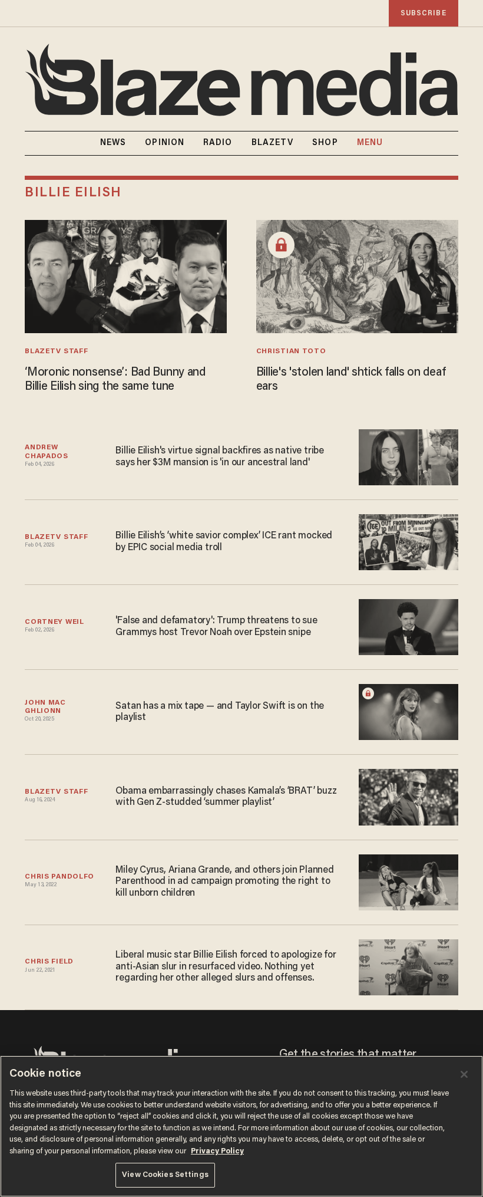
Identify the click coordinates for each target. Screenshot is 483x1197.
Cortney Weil (54, 622)
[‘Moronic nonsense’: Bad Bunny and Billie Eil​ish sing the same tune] (126, 275)
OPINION (164, 143)
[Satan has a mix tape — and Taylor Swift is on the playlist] (408, 710)
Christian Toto (291, 351)
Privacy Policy (217, 1151)
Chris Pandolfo (59, 876)
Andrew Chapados (46, 451)
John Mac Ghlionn (46, 707)
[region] (241, 1126)
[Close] (464, 1074)
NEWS (113, 143)
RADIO (218, 143)
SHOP (325, 143)
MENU (370, 143)
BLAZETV (273, 143)
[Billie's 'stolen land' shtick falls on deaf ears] (357, 275)
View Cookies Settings (165, 1175)
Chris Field (49, 961)
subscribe (423, 13)
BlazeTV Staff (56, 351)
